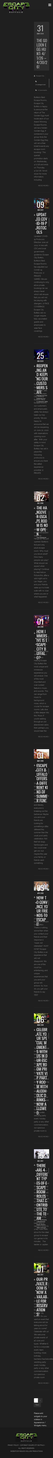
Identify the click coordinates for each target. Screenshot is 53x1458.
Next (37, 1405)
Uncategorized (40, 84)
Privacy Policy (13, 1445)
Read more (43, 186)
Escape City (40, 76)
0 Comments (42, 90)
